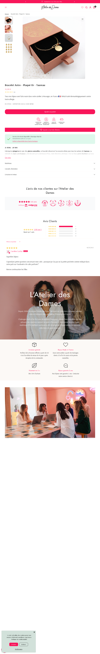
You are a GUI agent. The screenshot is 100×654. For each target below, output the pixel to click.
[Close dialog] (69, 299)
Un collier (50, 336)
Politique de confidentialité (19, 639)
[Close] (34, 632)
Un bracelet (50, 341)
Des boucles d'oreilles (50, 347)
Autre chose (50, 352)
